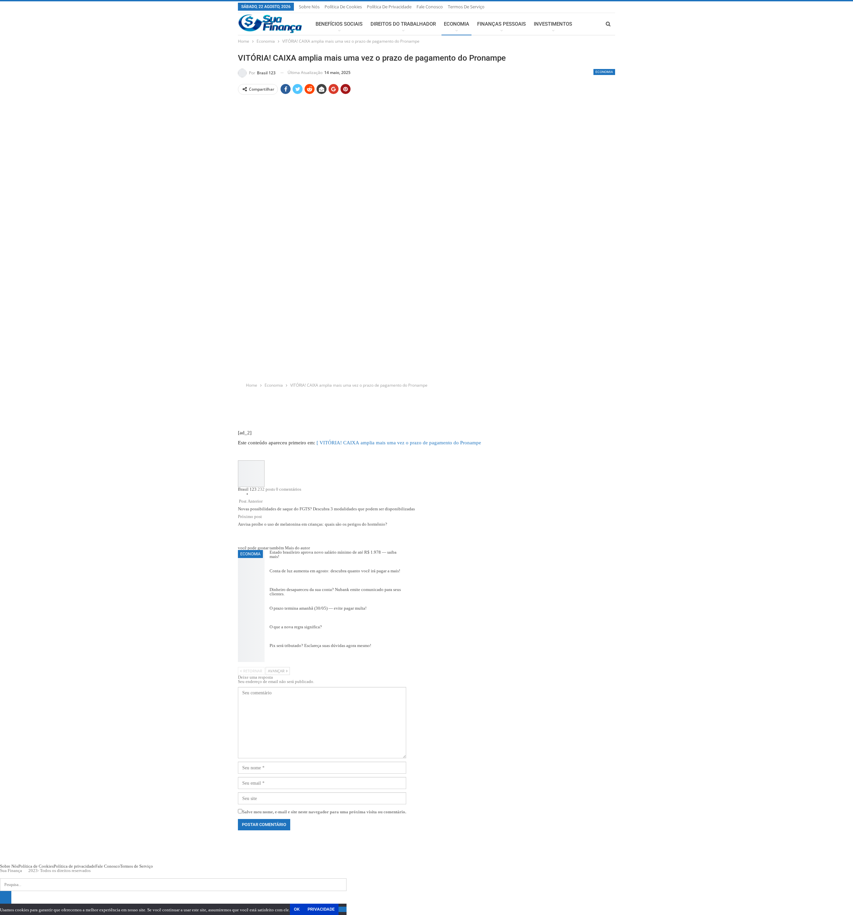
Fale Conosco (430, 7)
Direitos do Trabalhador (403, 24)
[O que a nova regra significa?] (251, 634)
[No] (343, 909)
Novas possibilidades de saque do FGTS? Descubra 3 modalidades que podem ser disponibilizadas (326, 509)
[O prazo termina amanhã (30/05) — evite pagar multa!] (251, 615)
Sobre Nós (309, 7)
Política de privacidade (389, 7)
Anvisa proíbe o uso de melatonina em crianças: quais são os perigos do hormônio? (312, 524)
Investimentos (553, 24)
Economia (456, 24)
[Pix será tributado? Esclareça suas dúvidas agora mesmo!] (251, 652)
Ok (297, 909)
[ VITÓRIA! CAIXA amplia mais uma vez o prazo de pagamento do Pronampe (399, 442)
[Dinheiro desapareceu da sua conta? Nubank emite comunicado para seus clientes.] (251, 596)
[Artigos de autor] (251, 474)
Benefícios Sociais (339, 24)
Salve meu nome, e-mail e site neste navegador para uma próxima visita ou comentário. (324, 812)
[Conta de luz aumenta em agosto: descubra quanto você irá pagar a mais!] (251, 578)
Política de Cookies (343, 7)
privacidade (321, 909)
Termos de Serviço (466, 7)
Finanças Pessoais (501, 24)
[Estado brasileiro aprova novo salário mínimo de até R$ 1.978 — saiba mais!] (251, 559)
